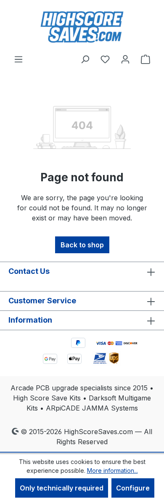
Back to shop (82, 245)
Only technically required (61, 488)
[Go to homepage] (82, 27)
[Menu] (18, 58)
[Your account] (125, 58)
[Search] (85, 58)
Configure (133, 488)
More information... (112, 470)
